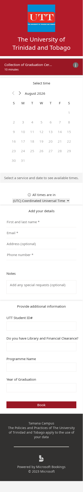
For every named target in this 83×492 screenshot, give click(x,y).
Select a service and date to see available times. (41, 177)
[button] (13, 93)
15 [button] (69, 131)
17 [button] (23, 141)
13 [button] (51, 131)
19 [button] (41, 141)
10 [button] (23, 131)
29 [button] (69, 151)
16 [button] (14, 141)
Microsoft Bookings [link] (51, 467)
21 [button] (60, 141)
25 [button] (32, 151)
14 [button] (60, 131)
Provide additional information (41, 306)
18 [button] (32, 141)
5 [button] (41, 122)
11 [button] (32, 131)
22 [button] (69, 141)
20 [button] (51, 141)
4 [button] (32, 122)
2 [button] (14, 122)
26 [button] (41, 151)
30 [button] (14, 160)
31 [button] (23, 160)
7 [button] (60, 122)
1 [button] (69, 112)
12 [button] (41, 131)
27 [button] (51, 151)
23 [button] (14, 151)
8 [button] (69, 122)
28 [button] (60, 151)
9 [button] (14, 131)
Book (41, 405)
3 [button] (23, 122)
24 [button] (23, 151)
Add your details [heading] (41, 211)
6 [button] (51, 122)
